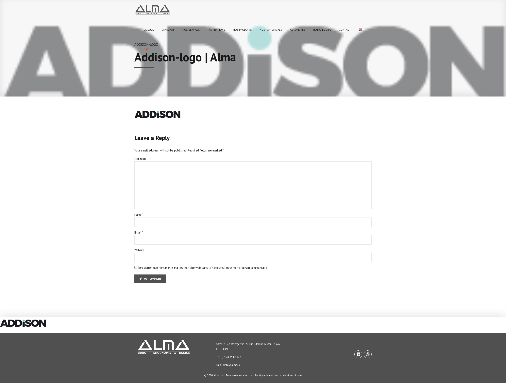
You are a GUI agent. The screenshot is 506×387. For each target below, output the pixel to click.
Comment (142, 159)
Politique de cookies (266, 375)
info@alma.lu (232, 365)
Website (139, 250)
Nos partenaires (271, 29)
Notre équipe (322, 29)
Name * (138, 215)
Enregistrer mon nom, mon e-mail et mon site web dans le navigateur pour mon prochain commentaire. (203, 268)
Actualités (297, 29)
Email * (138, 232)
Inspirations (216, 29)
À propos (168, 29)
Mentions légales (292, 375)
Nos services (191, 29)
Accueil (149, 29)
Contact (345, 29)
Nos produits (242, 29)
